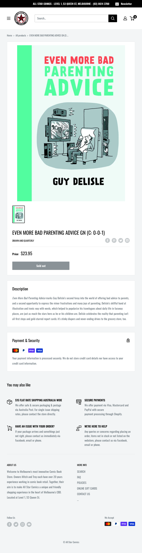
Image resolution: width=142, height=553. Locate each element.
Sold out (41, 266)
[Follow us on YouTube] (29, 524)
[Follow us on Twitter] (16, 524)
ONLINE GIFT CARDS (87, 488)
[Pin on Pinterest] (114, 240)
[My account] (125, 18)
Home (9, 35)
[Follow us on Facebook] (9, 524)
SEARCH (81, 471)
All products (21, 35)
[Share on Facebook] (107, 240)
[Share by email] (127, 240)
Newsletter (126, 4)
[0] (132, 18)
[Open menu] (8, 18)
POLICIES (81, 483)
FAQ (79, 477)
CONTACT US (83, 494)
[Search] (112, 18)
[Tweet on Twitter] (120, 240)
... (78, 500)
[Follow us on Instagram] (22, 524)
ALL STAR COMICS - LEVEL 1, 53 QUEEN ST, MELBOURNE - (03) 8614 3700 (71, 4)
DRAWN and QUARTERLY (23, 240)
